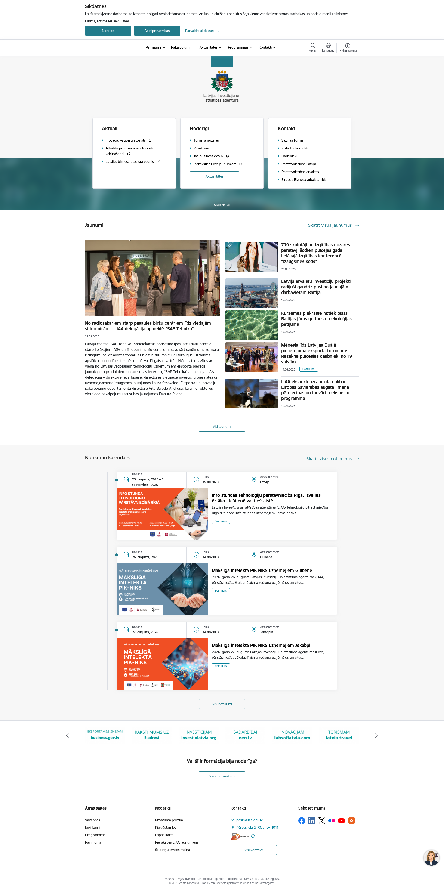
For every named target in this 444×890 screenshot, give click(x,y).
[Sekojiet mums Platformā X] (321, 820)
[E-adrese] (240, 836)
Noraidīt (108, 30)
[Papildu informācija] (253, 836)
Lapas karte (164, 835)
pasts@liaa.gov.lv (249, 820)
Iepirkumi (92, 827)
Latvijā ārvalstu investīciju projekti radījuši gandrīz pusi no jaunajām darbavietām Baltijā (316, 286)
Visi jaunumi (222, 426)
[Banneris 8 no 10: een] (199, 735)
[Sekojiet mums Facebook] (301, 820)
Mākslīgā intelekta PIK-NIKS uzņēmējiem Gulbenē (262, 570)
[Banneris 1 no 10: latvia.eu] (339, 735)
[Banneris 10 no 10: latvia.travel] (292, 735)
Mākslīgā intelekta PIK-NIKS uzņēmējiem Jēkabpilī (262, 645)
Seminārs (221, 521)
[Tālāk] (377, 735)
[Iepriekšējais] (67, 735)
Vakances (92, 820)
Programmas (95, 835)
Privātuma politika (169, 820)
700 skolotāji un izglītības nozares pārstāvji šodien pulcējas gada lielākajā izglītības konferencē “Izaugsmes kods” (315, 253)
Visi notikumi (222, 704)
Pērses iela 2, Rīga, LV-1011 (257, 827)
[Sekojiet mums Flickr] (331, 820)
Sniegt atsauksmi (222, 776)
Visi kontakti (253, 850)
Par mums (93, 842)
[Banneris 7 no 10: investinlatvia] (152, 735)
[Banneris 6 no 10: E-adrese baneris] (105, 735)
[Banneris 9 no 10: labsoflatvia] (245, 735)
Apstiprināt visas (157, 30)
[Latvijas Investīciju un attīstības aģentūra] (111, 47)
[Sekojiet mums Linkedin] (311, 820)
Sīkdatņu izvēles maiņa (172, 849)
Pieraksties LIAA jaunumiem (176, 842)
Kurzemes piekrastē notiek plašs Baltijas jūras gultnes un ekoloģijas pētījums (316, 318)
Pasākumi (308, 369)
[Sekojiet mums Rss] (351, 820)
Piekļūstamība (166, 827)
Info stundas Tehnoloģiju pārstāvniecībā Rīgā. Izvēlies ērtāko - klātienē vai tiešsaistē (266, 498)
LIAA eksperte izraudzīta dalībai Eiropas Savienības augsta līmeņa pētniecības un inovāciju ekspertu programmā (315, 390)
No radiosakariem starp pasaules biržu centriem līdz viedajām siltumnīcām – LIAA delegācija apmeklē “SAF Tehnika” (148, 325)
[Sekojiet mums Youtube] (341, 820)
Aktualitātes (215, 176)
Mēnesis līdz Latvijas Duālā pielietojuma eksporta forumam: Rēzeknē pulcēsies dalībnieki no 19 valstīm (316, 353)
